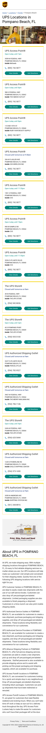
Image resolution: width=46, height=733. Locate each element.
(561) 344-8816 (14, 505)
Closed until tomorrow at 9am (16, 356)
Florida (20, 13)
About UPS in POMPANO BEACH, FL (20, 554)
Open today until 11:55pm (15, 188)
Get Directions (33, 73)
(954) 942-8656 (14, 303)
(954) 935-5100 (14, 337)
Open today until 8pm (13, 88)
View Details (13, 73)
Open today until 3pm (13, 323)
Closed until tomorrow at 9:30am (18, 155)
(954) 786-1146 (14, 404)
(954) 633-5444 (14, 438)
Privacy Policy (14, 721)
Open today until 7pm (13, 54)
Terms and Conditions (29, 721)
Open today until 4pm (13, 424)
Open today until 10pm (13, 222)
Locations (12, 13)
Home (4, 13)
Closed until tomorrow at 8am (16, 289)
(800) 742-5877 (14, 68)
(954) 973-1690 (14, 471)
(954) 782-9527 (14, 370)
